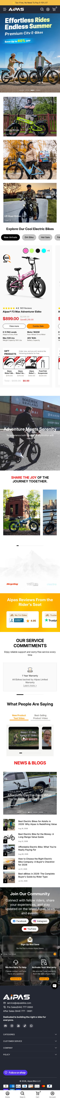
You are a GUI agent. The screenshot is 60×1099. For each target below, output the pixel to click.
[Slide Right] (54, 3)
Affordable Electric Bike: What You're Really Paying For (37, 852)
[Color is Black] (38, 251)
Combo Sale (38, 326)
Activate (43, 982)
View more (14, 326)
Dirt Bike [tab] (29, 237)
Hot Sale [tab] (45, 237)
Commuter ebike (12, 173)
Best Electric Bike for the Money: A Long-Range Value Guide (36, 839)
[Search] (42, 9)
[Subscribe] (55, 957)
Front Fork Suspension (43, 372)
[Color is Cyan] (44, 251)
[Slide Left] (5, 3)
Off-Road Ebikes (12, 216)
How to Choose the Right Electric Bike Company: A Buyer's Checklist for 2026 (36, 865)
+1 (48, 250)
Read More (14, 809)
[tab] (21, 588)
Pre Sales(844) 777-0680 (20, 1010)
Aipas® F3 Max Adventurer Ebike (22, 311)
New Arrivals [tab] (10, 237)
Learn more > (30, 689)
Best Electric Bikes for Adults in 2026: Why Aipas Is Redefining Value (37, 826)
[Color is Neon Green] (32, 251)
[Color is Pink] (26, 251)
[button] (42, 9)
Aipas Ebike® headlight (32, 372)
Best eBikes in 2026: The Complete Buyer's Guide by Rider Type (36, 879)
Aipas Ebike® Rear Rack (20, 372)
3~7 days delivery (30, 3)
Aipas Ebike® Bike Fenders (9, 372)
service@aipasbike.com (19, 1006)
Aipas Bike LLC (34, 1085)
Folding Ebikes (11, 130)
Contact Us (14, 982)
